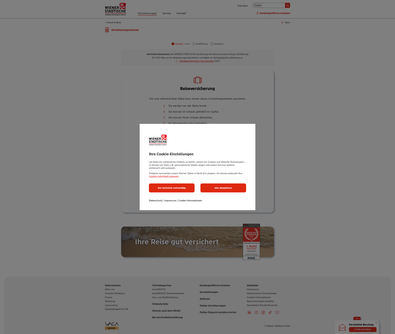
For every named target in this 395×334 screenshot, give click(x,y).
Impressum (170, 200)
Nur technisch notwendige (172, 188)
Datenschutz (155, 200)
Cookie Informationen (190, 200)
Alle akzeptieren (223, 188)
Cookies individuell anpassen (164, 176)
